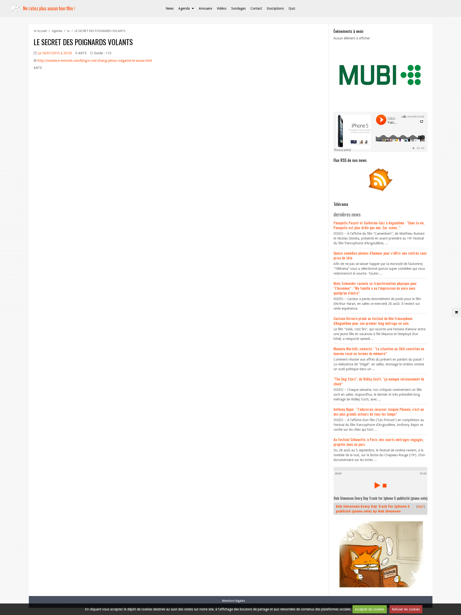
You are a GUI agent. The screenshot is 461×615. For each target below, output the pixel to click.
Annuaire (205, 8)
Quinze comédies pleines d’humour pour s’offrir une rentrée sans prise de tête (380, 255)
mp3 (420, 506)
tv (68, 31)
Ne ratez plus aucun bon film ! (49, 8)
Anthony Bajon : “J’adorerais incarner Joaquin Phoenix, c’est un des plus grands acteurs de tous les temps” (379, 411)
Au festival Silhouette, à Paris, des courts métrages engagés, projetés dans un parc (379, 442)
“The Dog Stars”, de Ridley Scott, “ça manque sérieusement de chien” (379, 381)
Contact (256, 8)
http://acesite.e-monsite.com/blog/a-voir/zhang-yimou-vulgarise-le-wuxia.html (94, 60)
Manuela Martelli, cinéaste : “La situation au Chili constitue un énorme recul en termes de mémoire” (379, 351)
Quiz (292, 8)
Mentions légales (233, 601)
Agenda (184, 8)
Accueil (42, 31)
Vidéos (221, 8)
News (170, 8)
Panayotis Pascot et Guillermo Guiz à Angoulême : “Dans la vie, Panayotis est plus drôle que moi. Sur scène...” (379, 225)
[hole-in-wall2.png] (380, 179)
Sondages (238, 8)
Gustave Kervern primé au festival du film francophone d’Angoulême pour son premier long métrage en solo (373, 321)
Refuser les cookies (406, 609)
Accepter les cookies (369, 609)
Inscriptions (275, 8)
